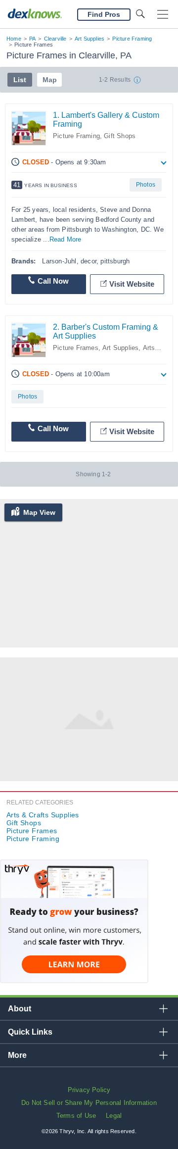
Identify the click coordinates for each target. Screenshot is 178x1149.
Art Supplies (89, 39)
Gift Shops (119, 136)
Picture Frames (75, 347)
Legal (114, 1115)
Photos (145, 184)
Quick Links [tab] (30, 1032)
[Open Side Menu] (162, 14)
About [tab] (19, 1008)
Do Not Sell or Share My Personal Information (89, 1102)
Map (50, 80)
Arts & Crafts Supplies (42, 815)
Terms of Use (76, 1115)
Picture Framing (132, 39)
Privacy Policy (89, 1090)
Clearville (55, 39)
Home (13, 39)
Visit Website (131, 284)
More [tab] (17, 1055)
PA (32, 39)
